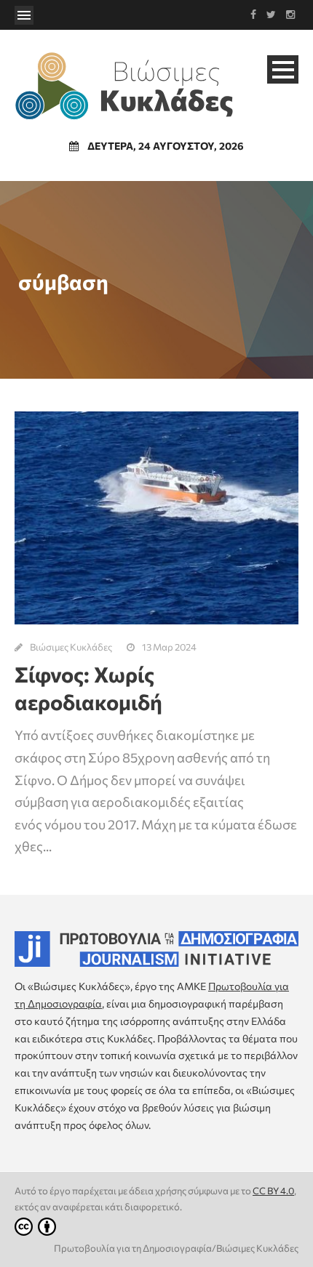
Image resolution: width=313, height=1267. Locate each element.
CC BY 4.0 (273, 1190)
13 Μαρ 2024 (169, 647)
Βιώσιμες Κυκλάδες (71, 647)
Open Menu (24, 15)
